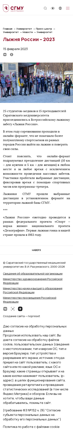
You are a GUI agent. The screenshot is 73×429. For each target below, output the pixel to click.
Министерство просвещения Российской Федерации (29, 299)
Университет (24, 28)
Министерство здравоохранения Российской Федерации (33, 281)
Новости (28, 32)
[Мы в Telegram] (12, 309)
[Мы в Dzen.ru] (20, 309)
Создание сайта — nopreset (21, 316)
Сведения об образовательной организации (33, 273)
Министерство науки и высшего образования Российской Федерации (32, 290)
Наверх (36, 250)
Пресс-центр (44, 28)
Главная (7, 28)
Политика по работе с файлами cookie (31, 427)
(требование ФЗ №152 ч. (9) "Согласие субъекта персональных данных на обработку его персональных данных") (32, 414)
